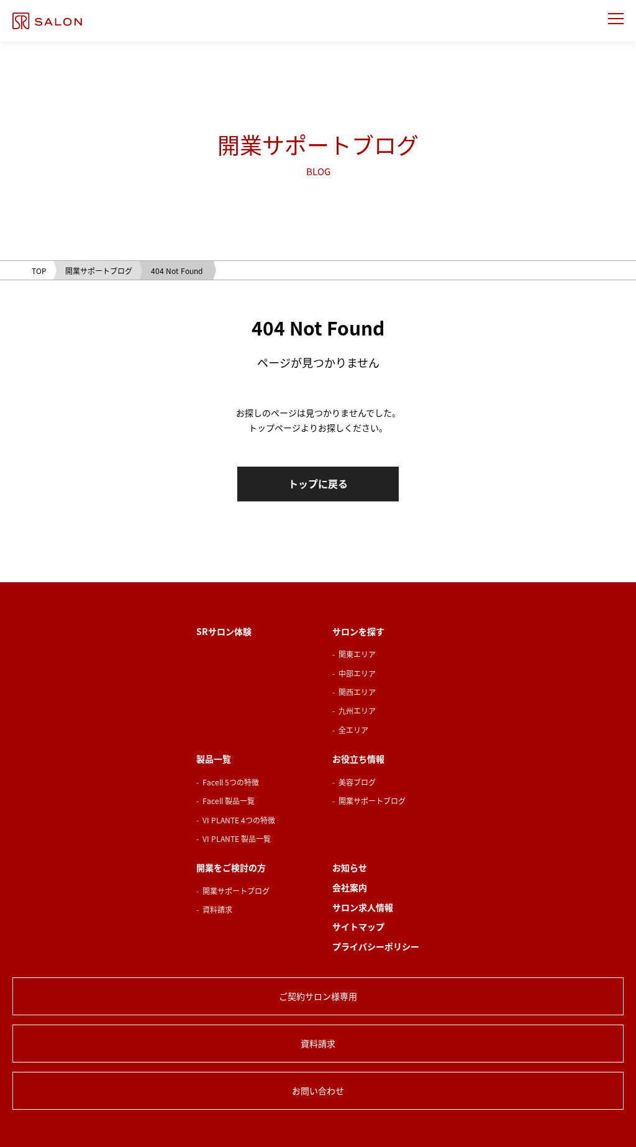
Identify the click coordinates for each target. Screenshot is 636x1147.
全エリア (353, 729)
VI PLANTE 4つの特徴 (238, 820)
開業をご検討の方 (231, 868)
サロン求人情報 (362, 907)
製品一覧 (213, 759)
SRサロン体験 (224, 631)
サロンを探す (358, 631)
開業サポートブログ (372, 800)
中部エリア (357, 673)
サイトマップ (358, 927)
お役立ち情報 (358, 759)
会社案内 (349, 887)
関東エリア (357, 654)
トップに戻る (318, 483)
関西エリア (357, 692)
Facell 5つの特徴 (230, 782)
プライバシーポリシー (375, 947)
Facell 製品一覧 (228, 800)
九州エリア (357, 710)
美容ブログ (357, 782)
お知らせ (349, 868)
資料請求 (217, 909)
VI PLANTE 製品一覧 (236, 838)
